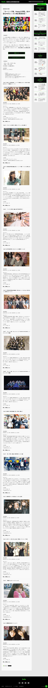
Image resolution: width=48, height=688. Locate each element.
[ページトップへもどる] (46, 686)
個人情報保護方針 (21, 686)
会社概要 (3, 686)
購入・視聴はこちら (6, 121)
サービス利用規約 (15, 686)
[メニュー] (45, 2)
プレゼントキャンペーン (16, 57)
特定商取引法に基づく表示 (8, 686)
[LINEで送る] (5, 665)
